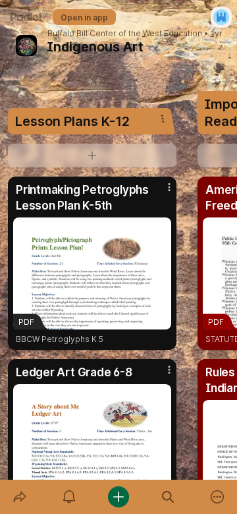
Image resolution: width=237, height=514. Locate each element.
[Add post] (118, 497)
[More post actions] (160, 192)
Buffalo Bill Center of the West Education (124, 33)
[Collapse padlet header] (155, 47)
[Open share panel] (19, 497)
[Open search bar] (168, 496)
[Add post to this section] (92, 155)
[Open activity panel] (69, 497)
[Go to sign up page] (221, 17)
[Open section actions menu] (162, 118)
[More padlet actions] (217, 497)
